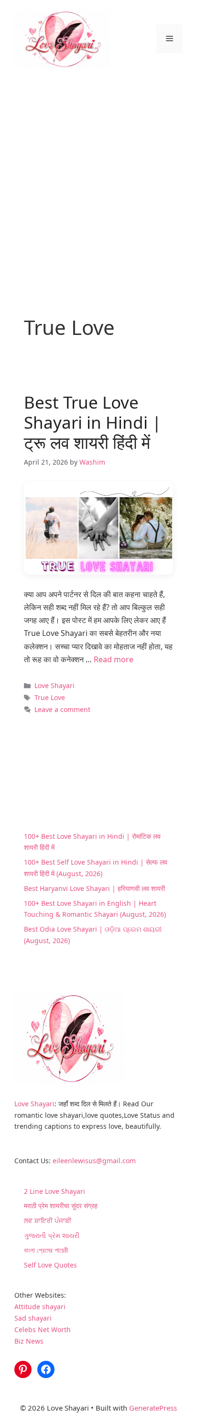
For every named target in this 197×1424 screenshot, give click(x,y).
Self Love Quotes (50, 1264)
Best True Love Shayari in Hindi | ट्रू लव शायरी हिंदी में (92, 422)
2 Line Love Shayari (54, 1191)
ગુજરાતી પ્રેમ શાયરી (51, 1235)
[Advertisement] (98, 180)
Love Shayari (54, 685)
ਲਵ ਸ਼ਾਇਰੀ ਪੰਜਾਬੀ (47, 1220)
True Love (49, 697)
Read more (113, 659)
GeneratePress (153, 1408)
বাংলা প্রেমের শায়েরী (46, 1250)
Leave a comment (62, 709)
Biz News (29, 1341)
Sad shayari (33, 1318)
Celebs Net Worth (42, 1329)
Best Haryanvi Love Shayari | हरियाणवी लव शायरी (94, 888)
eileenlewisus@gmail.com (94, 1160)
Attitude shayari (40, 1306)
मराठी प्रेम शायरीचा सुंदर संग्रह (61, 1205)
